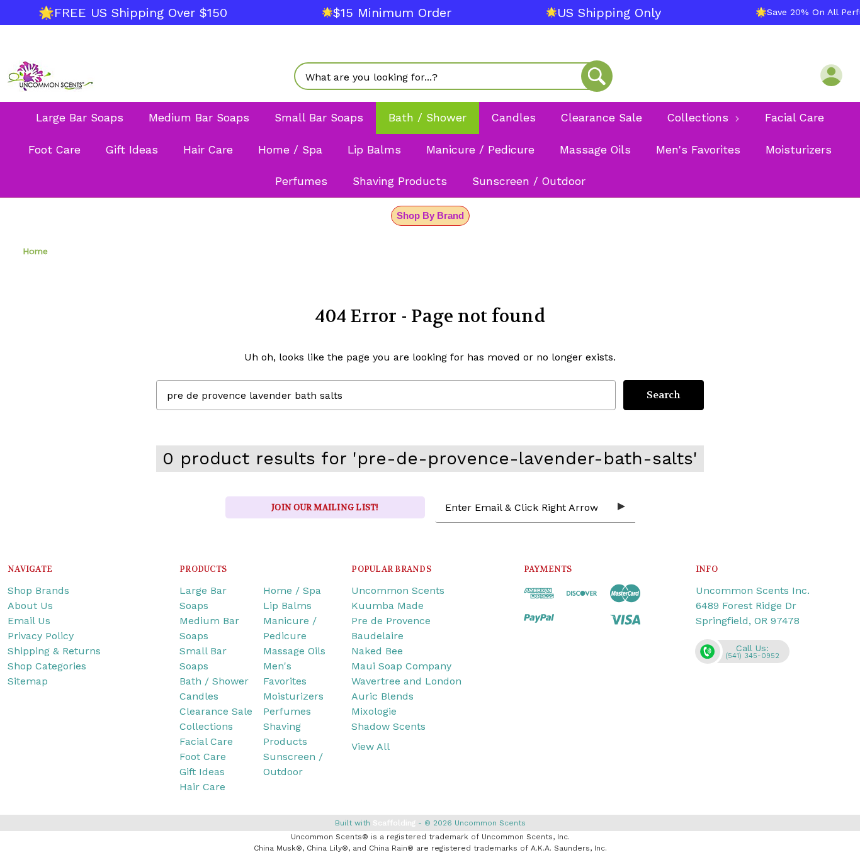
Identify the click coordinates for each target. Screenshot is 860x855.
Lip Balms (287, 606)
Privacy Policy (41, 636)
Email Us (29, 621)
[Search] (597, 76)
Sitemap (28, 681)
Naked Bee (377, 651)
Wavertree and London (406, 681)
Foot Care (202, 757)
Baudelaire (377, 636)
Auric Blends (382, 696)
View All (370, 746)
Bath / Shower (214, 681)
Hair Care (202, 787)
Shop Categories (47, 666)
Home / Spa (292, 590)
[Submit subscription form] (621, 507)
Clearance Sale (215, 711)
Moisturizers (293, 696)
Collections (206, 726)
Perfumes (287, 711)
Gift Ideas (202, 772)
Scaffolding (394, 823)
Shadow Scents (388, 726)
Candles (198, 696)
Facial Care (206, 741)
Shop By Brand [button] (430, 215)
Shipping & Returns (54, 651)
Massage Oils (294, 651)
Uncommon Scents (397, 590)
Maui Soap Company (401, 666)
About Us (30, 606)
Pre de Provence (391, 621)
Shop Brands (38, 590)
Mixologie (374, 711)
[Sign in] (831, 75)
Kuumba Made (387, 606)
